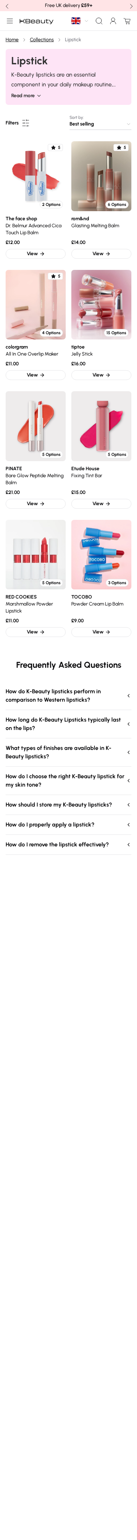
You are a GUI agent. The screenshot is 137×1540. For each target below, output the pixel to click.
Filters (12, 123)
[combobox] (80, 20)
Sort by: (77, 117)
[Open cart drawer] (125, 21)
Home (12, 40)
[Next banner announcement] (130, 5)
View (32, 254)
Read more (23, 96)
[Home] (36, 21)
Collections (42, 40)
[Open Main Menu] (8, 21)
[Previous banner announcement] (6, 5)
